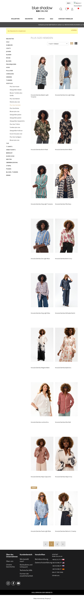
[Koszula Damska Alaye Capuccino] (42, 453)
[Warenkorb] (76, 9)
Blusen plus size (14, 111)
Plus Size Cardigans (15, 137)
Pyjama (8, 169)
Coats (8, 48)
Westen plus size (15, 102)
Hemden (9, 77)
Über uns (9, 561)
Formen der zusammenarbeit (26, 575)
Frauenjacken (11, 64)
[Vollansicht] (75, 43)
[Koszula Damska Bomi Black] (66, 126)
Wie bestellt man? (24, 560)
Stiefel (8, 166)
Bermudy (9, 153)
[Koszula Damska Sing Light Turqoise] (42, 181)
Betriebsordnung (41, 559)
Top (7, 143)
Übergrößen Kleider (16, 90)
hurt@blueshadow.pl (58, 579)
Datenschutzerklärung (43, 562)
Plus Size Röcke (14, 108)
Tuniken (9, 80)
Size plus (9, 83)
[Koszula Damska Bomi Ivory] (66, 235)
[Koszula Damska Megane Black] (42, 344)
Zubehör (9, 45)
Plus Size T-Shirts (15, 124)
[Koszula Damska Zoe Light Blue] (42, 235)
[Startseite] (42, 9)
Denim (8, 175)
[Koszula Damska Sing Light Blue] (42, 290)
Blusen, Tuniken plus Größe (16, 94)
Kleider (8, 55)
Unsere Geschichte (10, 565)
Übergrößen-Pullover (16, 130)
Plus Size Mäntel (15, 99)
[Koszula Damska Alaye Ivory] (66, 453)
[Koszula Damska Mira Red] (66, 399)
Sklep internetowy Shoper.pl (42, 598)
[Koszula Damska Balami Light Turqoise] (42, 72)
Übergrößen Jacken (15, 115)
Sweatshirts (11, 150)
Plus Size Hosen (14, 86)
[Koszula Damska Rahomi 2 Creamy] (66, 508)
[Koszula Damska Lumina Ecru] (42, 399)
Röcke (8, 58)
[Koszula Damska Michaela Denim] (66, 290)
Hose (8, 67)
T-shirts (9, 146)
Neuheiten (10, 39)
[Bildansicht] (71, 43)
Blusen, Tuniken (12, 172)
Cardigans (10, 74)
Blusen (8, 61)
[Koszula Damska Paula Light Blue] (42, 508)
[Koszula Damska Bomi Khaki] (42, 126)
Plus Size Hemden (15, 105)
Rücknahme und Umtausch (26, 566)
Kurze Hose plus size (16, 134)
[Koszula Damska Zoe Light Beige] (66, 72)
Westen (9, 159)
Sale (7, 42)
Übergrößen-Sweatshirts (17, 121)
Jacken (8, 51)
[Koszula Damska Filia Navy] (66, 181)
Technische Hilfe (26, 570)
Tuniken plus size (15, 127)
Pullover (9, 71)
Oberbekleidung (12, 162)
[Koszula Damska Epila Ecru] (66, 344)
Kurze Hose (10, 156)
